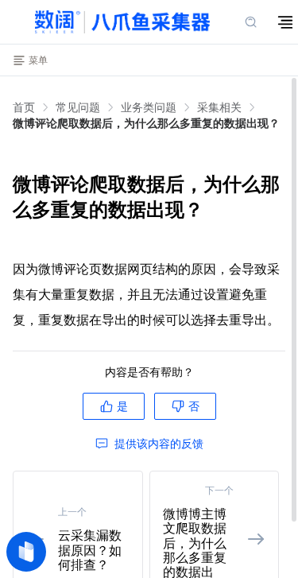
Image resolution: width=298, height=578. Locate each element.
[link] (78, 107)
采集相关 (219, 107)
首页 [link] (24, 107)
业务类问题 (148, 107)
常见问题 (78, 107)
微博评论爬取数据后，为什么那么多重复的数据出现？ (146, 123)
